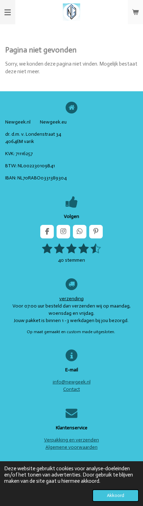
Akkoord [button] (115, 495)
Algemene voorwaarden (71, 447)
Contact (71, 389)
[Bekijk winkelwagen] (135, 12)
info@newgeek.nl (72, 382)
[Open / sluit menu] (7, 12)
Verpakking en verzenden (71, 440)
